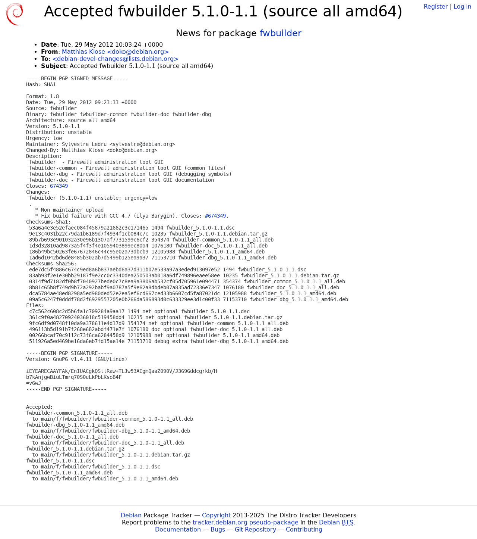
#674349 (215, 216)
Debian (131, 515)
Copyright (216, 515)
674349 (59, 186)
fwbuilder (280, 33)
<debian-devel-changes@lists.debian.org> (115, 58)
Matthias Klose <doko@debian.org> (115, 51)
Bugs (218, 529)
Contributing (304, 529)
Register (436, 6)
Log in (462, 6)
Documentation (178, 529)
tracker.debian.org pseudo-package (245, 522)
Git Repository (255, 529)
